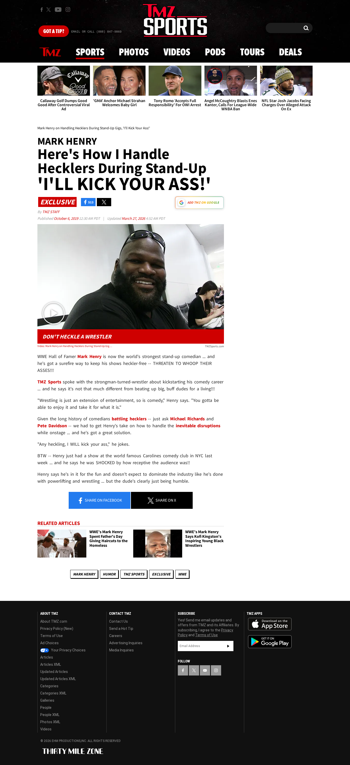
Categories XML (53, 693)
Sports (90, 52)
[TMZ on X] (49, 9)
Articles (46, 657)
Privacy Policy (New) (56, 629)
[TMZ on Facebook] (41, 9)
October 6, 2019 (66, 218)
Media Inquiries (121, 650)
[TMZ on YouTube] (205, 670)
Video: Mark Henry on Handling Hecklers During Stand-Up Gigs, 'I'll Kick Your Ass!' (74, 346)
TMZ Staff (50, 211)
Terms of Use (51, 636)
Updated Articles (54, 672)
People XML (49, 715)
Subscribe (228, 646)
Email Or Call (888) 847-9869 (96, 32)
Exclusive (161, 574)
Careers (115, 636)
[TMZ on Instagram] (68, 9)
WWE (182, 574)
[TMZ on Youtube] (58, 9)
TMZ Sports (49, 382)
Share (103, 500)
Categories (49, 686)
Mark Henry (84, 574)
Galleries (47, 700)
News (50, 52)
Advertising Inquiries (125, 643)
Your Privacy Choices (68, 650)
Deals (290, 52)
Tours (252, 52)
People (46, 708)
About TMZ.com (53, 621)
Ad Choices (49, 643)
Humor (109, 574)
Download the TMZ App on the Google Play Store (270, 641)
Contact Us (118, 621)
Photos (134, 52)
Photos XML (50, 722)
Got (53, 31)
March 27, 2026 (134, 218)
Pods (215, 52)
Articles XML (50, 664)
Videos (176, 52)
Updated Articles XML (58, 679)
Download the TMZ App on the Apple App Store (270, 624)
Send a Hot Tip (121, 629)
